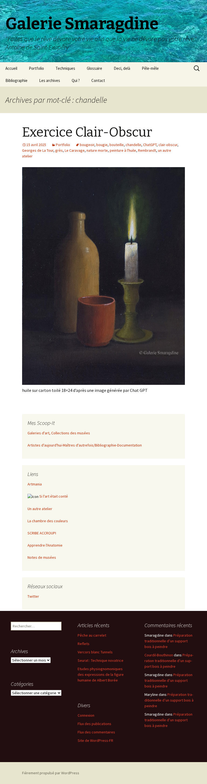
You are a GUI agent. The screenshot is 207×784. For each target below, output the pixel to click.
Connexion (86, 715)
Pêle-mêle (150, 68)
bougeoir (87, 144)
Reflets (83, 643)
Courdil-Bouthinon (158, 655)
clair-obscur (167, 144)
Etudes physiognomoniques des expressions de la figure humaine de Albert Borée (101, 674)
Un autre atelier (39, 508)
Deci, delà (122, 68)
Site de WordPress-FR (95, 740)
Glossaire (94, 68)
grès (59, 150)
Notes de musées (41, 557)
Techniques (65, 68)
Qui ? (76, 80)
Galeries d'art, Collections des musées (58, 433)
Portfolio (36, 68)
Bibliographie (16, 80)
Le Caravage (75, 150)
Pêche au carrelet (92, 635)
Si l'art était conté (53, 496)
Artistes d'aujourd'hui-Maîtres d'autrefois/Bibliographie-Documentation (84, 445)
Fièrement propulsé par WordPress (50, 772)
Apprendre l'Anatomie (45, 545)
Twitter (33, 596)
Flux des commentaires (96, 732)
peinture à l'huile (123, 150)
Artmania (34, 484)
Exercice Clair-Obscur (87, 132)
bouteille (116, 144)
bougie (102, 144)
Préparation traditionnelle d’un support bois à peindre (168, 641)
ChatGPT (150, 144)
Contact (98, 80)
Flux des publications (94, 723)
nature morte (97, 150)
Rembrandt (147, 150)
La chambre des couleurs (47, 520)
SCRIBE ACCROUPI (41, 533)
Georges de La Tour (37, 150)
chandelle (133, 144)
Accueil (11, 68)
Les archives (49, 80)
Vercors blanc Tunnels (95, 652)
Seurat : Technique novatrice (100, 660)
